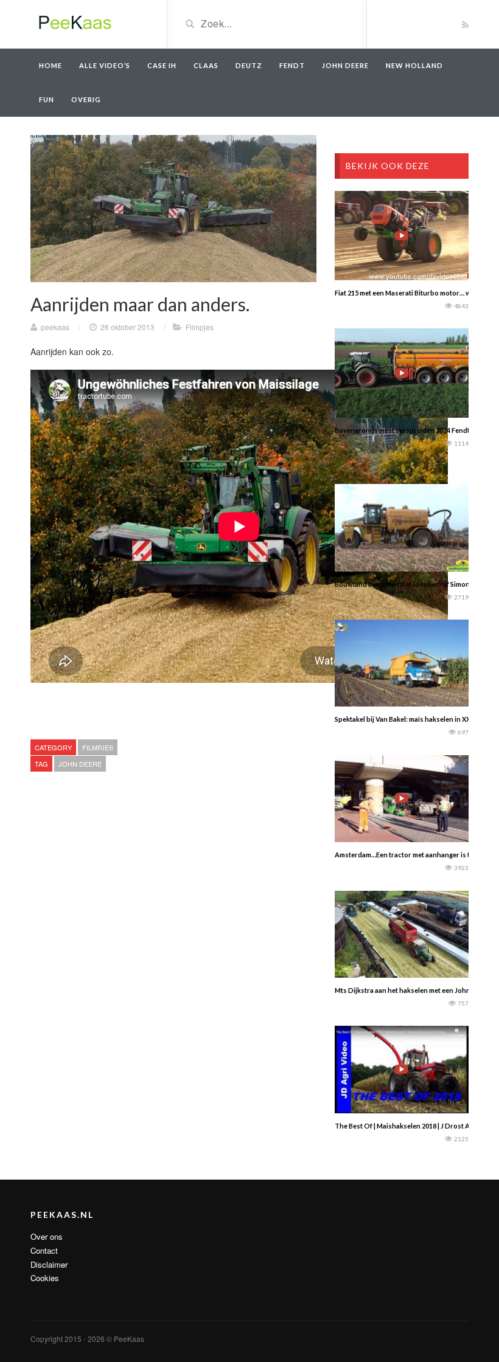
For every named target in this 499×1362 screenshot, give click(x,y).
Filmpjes (200, 327)
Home (50, 65)
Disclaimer (49, 1264)
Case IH (161, 65)
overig (86, 99)
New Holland (414, 65)
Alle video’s (104, 65)
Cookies (44, 1278)
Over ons (46, 1236)
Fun (46, 99)
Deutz (249, 65)
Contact (44, 1250)
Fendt (292, 65)
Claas (206, 65)
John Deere (345, 65)
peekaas (55, 327)
